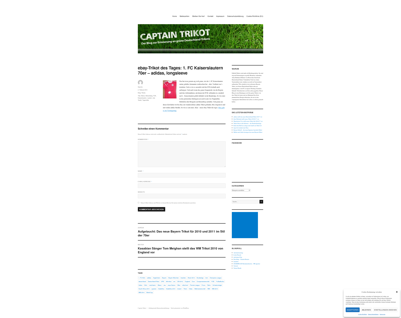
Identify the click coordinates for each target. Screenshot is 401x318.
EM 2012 (180, 281)
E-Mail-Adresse (145, 181)
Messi (159, 285)
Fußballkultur (220, 281)
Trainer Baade (237, 268)
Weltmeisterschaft (199, 289)
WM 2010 (215, 289)
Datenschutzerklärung (373, 314)
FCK (154, 96)
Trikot (185, 289)
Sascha (140, 87)
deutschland (142, 281)
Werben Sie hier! (198, 16)
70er (139, 96)
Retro (209, 285)
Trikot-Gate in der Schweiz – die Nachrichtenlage (247, 123)
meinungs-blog (237, 257)
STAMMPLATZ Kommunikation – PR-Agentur (246, 264)
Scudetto (236, 261)
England (187, 281)
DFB (162, 281)
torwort (179, 289)
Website (141, 192)
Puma (203, 285)
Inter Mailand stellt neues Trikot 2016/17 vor (246, 119)
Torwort (235, 266)
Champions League (215, 278)
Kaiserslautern (142, 98)
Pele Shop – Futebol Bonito (241, 259)
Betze (143, 96)
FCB (212, 281)
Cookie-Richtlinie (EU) (254, 16)
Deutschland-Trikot (153, 281)
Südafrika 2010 (170, 289)
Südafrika (161, 289)
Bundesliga (200, 278)
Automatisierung (238, 253)
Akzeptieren (352, 310)
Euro (193, 281)
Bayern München (173, 278)
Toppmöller (145, 100)
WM (208, 289)
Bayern (164, 278)
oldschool (185, 285)
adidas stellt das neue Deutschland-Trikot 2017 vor (247, 117)
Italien (140, 285)
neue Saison (171, 285)
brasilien (183, 278)
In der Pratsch (237, 255)
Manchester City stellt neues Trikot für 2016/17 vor (248, 121)
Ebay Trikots (141, 93)
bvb (207, 278)
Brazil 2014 (191, 278)
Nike (178, 285)
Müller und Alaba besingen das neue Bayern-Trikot (247, 132)
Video (190, 289)
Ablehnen (366, 310)
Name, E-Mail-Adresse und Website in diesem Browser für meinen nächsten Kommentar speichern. (168, 203)
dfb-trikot (168, 281)
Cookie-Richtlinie (362, 314)
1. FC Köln (142, 278)
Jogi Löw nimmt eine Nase (240, 128)
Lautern (149, 98)
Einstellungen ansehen (385, 310)
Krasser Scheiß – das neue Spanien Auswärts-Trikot (247, 130)
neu (165, 285)
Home (174, 16)
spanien (154, 289)
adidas (149, 278)
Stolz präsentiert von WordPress (180, 308)
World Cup (149, 292)
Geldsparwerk (152, 308)
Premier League (195, 285)
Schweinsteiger (217, 285)
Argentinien (156, 278)
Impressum (382, 314)
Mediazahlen (184, 16)
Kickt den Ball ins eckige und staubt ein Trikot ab (247, 126)
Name (141, 171)
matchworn (152, 285)
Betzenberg (149, 96)
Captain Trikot (142, 308)
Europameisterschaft (203, 281)
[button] (397, 292)
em (174, 281)
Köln (145, 285)
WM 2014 (141, 292)
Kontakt (210, 16)
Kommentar (143, 139)
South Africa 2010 (144, 289)
